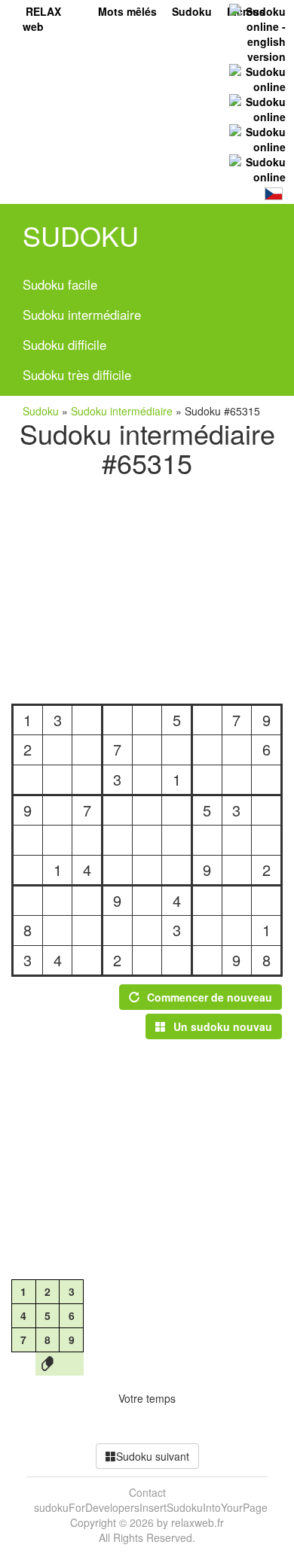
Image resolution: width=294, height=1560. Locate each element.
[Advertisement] (147, 587)
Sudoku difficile (64, 345)
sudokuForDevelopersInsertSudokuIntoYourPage (151, 1507)
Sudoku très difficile (77, 375)
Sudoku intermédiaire (82, 315)
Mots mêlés (127, 11)
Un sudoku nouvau (222, 1026)
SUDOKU (81, 235)
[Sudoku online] (256, 77)
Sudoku (192, 11)
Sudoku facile (60, 284)
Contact (147, 1492)
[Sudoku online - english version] (256, 32)
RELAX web (42, 19)
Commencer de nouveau (209, 997)
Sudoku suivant (152, 1456)
